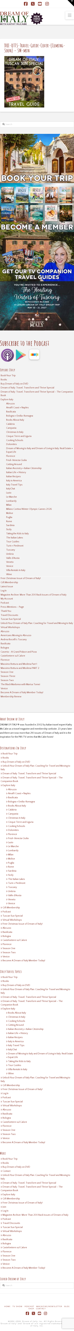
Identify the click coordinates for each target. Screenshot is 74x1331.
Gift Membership (9, 582)
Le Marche (11, 497)
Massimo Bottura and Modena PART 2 (20, 668)
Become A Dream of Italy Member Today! (22, 692)
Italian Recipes (13, 476)
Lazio (8, 492)
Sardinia (10, 525)
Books (4, 379)
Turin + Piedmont (14, 545)
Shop (31, 1309)
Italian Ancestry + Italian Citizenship (24, 468)
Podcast (5, 602)
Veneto (10, 562)
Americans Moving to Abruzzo (16, 635)
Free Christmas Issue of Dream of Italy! (21, 578)
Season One (7, 672)
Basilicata (11, 411)
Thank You (6, 611)
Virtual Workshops (10, 627)
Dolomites (11, 444)
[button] (69, 15)
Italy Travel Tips (14, 484)
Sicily (9, 529)
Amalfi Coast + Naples (17, 407)
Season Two (7, 680)
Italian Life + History (16, 472)
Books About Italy (15, 420)
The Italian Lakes (14, 537)
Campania (11, 428)
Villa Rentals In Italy (15, 570)
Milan (9, 505)
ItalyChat (10, 488)
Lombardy (11, 501)
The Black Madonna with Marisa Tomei (20, 684)
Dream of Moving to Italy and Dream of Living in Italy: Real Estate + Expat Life (39, 450)
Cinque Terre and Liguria (18, 436)
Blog (67, 1307)
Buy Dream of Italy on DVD (14, 383)
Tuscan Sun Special (11, 619)
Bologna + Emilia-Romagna (19, 415)
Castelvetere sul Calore (13, 655)
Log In (4, 590)
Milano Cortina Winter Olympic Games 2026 (29, 509)
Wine (9, 574)
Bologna (5, 647)
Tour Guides (12, 541)
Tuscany (10, 550)
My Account (7, 598)
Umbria (10, 554)
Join (4, 1207)
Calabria (10, 424)
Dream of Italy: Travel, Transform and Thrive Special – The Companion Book (37, 393)
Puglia (9, 517)
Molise (9, 513)
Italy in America (14, 480)
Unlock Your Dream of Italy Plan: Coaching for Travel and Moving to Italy (37, 623)
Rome (9, 521)
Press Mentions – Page (12, 607)
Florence (10, 456)
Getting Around (14, 464)
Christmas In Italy (14, 432)
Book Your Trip (8, 375)
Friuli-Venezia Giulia (16, 460)
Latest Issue (7, 586)
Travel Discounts (9, 615)
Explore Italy (7, 399)
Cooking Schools (14, 440)
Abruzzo (10, 403)
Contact (6, 1171)
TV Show (18, 1307)
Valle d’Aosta (12, 558)
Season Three (8, 676)
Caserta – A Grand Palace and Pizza (19, 652)
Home (7, 1307)
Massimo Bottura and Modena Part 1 (19, 664)
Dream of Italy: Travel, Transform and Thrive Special (27, 387)
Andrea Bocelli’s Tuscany (14, 639)
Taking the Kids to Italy (17, 533)
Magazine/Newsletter (49, 1307)
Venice (9, 566)
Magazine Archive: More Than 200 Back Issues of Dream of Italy (33, 594)
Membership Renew (11, 696)
